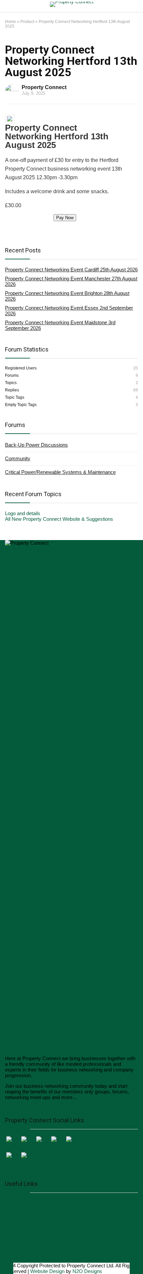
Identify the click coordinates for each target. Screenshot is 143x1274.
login (10, 1203)
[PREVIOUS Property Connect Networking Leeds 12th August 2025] (6, 1257)
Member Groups (23, 1220)
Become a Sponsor (26, 1237)
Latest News (18, 1208)
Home (10, 21)
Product (27, 21)
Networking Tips (22, 1225)
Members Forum (23, 1214)
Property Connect (44, 87)
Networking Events (25, 1231)
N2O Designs (87, 1271)
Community (17, 458)
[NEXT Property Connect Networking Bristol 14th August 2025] (136, 1257)
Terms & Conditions (26, 1242)
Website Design (47, 1271)
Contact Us (17, 1248)
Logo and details (22, 513)
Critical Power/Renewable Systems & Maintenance (60, 472)
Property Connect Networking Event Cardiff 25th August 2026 (71, 269)
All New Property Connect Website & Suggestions (59, 519)
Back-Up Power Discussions (36, 445)
